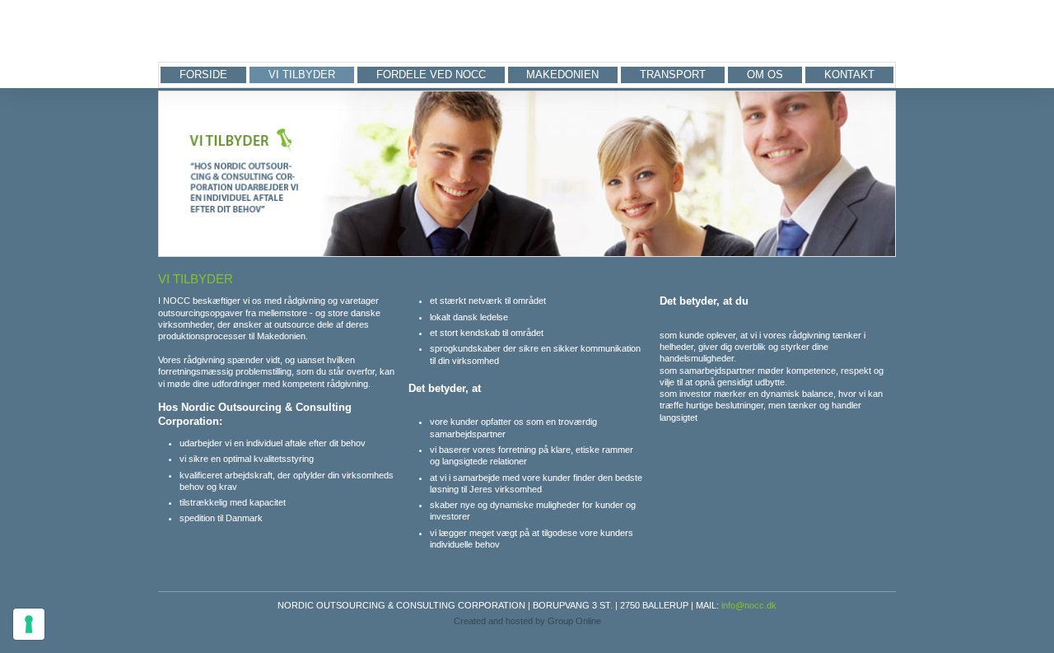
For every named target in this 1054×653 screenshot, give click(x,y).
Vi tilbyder (301, 74)
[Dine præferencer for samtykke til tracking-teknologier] (28, 624)
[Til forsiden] (230, 31)
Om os (765, 74)
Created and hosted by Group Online (527, 621)
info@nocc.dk (749, 605)
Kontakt (849, 74)
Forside (203, 74)
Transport (673, 74)
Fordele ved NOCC (431, 74)
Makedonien (562, 74)
